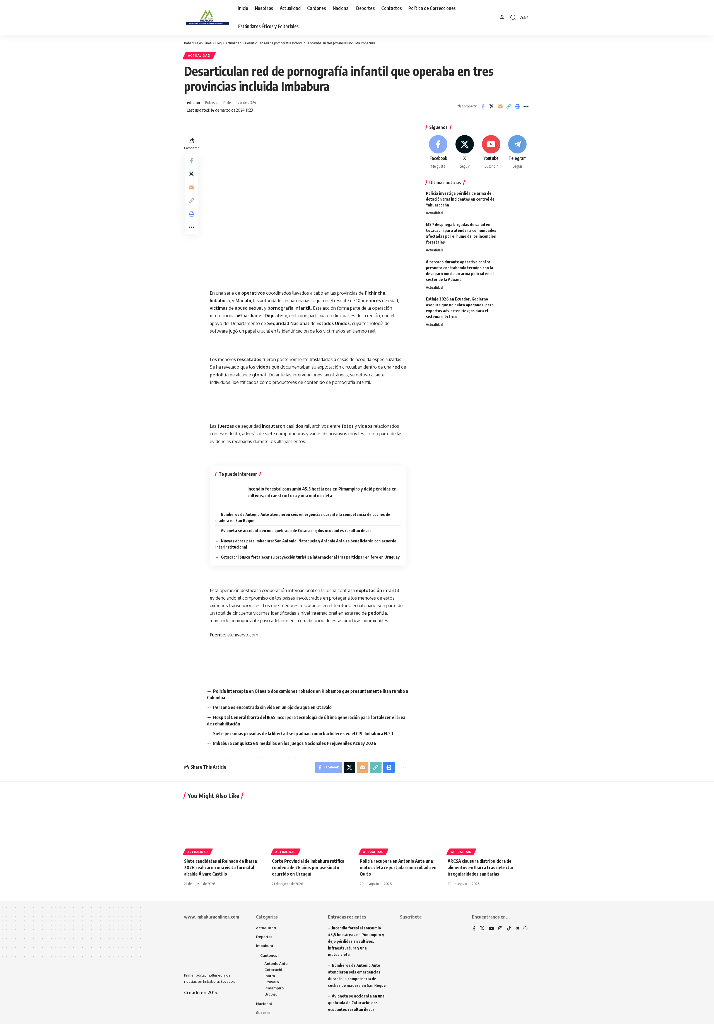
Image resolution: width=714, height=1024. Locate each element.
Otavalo (271, 982)
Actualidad (199, 55)
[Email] (500, 106)
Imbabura (264, 945)
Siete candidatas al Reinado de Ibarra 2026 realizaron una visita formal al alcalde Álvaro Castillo (220, 867)
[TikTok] (509, 929)
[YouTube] (491, 929)
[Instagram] (500, 929)
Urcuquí (271, 994)
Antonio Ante (276, 963)
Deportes (264, 936)
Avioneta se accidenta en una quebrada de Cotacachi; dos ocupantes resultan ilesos (296, 530)
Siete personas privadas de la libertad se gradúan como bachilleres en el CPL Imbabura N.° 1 (303, 733)
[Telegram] (517, 152)
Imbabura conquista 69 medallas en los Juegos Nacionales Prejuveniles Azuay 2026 (294, 743)
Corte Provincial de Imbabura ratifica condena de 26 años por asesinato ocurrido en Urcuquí (308, 867)
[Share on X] (491, 106)
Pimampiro (274, 988)
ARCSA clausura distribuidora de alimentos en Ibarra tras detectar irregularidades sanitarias (481, 867)
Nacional (264, 1003)
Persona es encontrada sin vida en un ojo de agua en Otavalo (272, 707)
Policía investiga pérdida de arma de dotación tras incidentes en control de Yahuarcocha (460, 199)
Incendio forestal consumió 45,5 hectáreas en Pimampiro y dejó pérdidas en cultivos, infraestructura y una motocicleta (356, 941)
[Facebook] (438, 152)
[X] (464, 152)
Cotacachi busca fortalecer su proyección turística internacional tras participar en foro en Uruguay (310, 557)
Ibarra (269, 975)
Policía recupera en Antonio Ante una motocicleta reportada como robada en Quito (398, 867)
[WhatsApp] (525, 929)
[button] (502, 17)
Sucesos (263, 1012)
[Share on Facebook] (483, 106)
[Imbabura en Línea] (206, 17)
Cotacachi (273, 969)
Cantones (268, 955)
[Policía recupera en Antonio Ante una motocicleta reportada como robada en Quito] (401, 829)
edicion (193, 102)
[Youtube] (491, 152)
